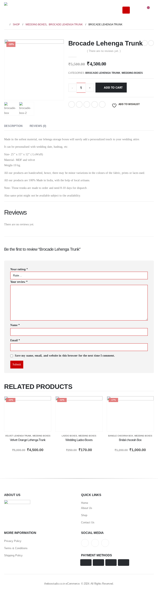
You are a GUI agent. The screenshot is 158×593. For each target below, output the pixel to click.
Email (102, 104)
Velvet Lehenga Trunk (18, 436)
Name (15, 325)
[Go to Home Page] (5, 24)
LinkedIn (87, 104)
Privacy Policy (12, 541)
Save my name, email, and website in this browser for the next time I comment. (65, 355)
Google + (94, 104)
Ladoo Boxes (69, 436)
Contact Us (87, 522)
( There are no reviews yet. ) (104, 51)
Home (84, 502)
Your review (19, 281)
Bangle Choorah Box (120, 436)
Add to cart (113, 87)
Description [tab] (13, 125)
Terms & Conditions (16, 548)
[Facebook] (85, 543)
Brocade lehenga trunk (102, 72)
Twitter (79, 104)
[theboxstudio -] (15, 10)
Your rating (19, 269)
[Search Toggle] (136, 10)
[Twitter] (95, 543)
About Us (86, 508)
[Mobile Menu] (126, 10)
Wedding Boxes (132, 72)
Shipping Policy (13, 555)
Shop (84, 515)
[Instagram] (105, 543)
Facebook (71, 104)
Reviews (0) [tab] (38, 125)
